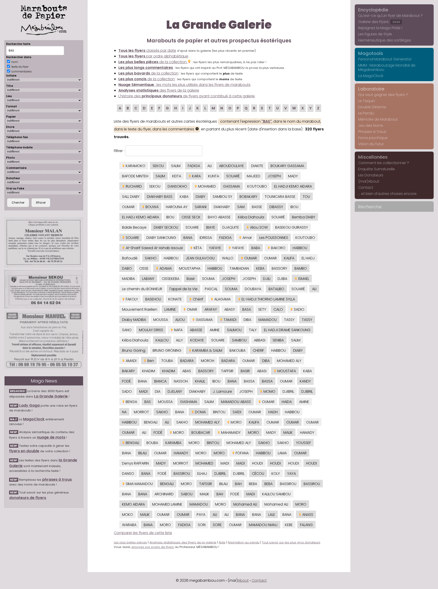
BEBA (253, 483)
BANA (187, 237)
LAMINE (170, 309)
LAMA (282, 453)
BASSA (249, 381)
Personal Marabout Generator (385, 59)
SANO (127, 330)
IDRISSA (206, 237)
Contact (365, 187)
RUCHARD (133, 186)
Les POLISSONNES (273, 237)
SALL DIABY (131, 196)
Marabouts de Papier (44, 11)
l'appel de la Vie (183, 289)
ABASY (229, 309)
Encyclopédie (373, 10)
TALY (253, 330)
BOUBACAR (200, 432)
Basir (191, 278)
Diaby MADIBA (134, 319)
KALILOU (162, 340)
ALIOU (180, 319)
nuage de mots (51, 437)
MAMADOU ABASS (236, 401)
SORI (202, 524)
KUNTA (213, 176)
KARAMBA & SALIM (206, 350)
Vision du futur (371, 144)
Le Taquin (366, 100)
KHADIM (148, 371)
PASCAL (211, 289)
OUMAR (128, 206)
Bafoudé (130, 258)
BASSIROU (182, 473)
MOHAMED (206, 186)
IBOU (294, 206)
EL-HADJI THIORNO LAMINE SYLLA (268, 299)
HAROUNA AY (177, 206)
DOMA (200, 412)
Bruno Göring (133, 350)
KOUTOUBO (257, 186)
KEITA (176, 176)
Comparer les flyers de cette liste (143, 532)
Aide (222, 542)
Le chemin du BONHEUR (142, 289)
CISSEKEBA (170, 278)
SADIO (298, 309)
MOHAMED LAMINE (167, 504)
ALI (209, 165)
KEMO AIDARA (133, 504)
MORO (236, 422)
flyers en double (24, 451)
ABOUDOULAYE (231, 165)
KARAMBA (173, 442)
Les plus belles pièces (130, 542)
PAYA (201, 514)
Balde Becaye (134, 227)
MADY (293, 176)
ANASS (307, 514)
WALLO (227, 258)
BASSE (257, 206)
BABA (255, 248)
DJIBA (282, 278)
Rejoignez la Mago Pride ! (380, 28)
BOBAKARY (248, 196)
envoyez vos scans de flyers (152, 547)
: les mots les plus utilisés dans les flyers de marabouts (184, 84)
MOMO (269, 391)
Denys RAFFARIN (135, 463)
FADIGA (194, 165)
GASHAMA (188, 401)
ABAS (186, 371)
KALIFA (289, 258)
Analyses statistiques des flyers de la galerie (182, 542)
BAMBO (301, 268)
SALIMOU (234, 330)
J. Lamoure (222, 391)
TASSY (289, 319)
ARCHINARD (164, 494)
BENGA (131, 401)
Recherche (370, 207)
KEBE (289, 524)
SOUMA (208, 278)
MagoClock (33, 419)
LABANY (148, 278)
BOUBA (152, 442)
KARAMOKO (135, 165)
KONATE (175, 299)
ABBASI (259, 340)
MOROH (207, 360)
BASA (246, 309)
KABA (184, 196)
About (243, 580)
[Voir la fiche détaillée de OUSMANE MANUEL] (43, 340)
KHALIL (200, 381)
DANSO (128, 473)
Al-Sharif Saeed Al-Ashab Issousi (154, 248)
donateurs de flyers (27, 497)
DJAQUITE (230, 227)
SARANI (200, 206)
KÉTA (197, 248)
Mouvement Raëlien (139, 309)
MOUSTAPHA (189, 268)
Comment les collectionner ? (383, 162)
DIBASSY (276, 206)
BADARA (187, 360)
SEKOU (158, 165)
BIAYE (210, 227)
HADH (273, 412)
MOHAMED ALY (289, 360)
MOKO (127, 514)
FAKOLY (131, 299)
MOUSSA (160, 319)
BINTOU (219, 412)
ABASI (261, 371)
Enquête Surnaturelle (376, 169)
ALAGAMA (222, 299)
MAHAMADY (230, 432)
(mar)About (368, 181)
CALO (278, 309)
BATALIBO (276, 289)
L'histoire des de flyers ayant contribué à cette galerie (186, 96)
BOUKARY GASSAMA (287, 165)
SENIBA (278, 340)
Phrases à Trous (372, 131)
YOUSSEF (303, 442)
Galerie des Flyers (379, 21)
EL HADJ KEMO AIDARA (140, 217)
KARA (196, 176)
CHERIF (258, 350)
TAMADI (229, 319)
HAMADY (307, 432)
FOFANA (242, 453)
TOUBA (167, 360)
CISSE (144, 268)
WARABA (129, 524)
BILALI (142, 453)
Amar (247, 237)
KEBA (260, 268)
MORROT (141, 412)
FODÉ (126, 381)
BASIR (245, 371)
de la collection (153, 62)
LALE (271, 514)
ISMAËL (303, 278)
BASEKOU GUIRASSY (291, 227)
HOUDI (257, 463)
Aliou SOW (258, 227)
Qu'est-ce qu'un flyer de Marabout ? (390, 15)
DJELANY (175, 391)
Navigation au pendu (243, 542)
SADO (127, 391)
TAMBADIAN (239, 268)
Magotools (370, 53)
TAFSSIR (205, 483)
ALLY (179, 340)
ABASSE (196, 330)
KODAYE (197, 340)
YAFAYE (215, 248)
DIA (157, 391)
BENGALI (150, 422)
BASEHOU (153, 299)
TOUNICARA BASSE (280, 196)
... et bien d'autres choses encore (387, 193)
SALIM (175, 165)
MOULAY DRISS (151, 330)
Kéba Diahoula (251, 217)
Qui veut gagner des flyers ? (383, 94)
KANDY (305, 381)
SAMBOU (239, 340)
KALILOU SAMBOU (276, 494)
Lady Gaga (29, 405)
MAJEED (253, 176)
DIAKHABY (222, 206)
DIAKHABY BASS (159, 196)
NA (124, 412)
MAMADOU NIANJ (263, 524)
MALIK (288, 432)
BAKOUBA (237, 350)
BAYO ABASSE (219, 217)
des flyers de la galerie (158, 90)
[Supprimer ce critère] (197, 129)
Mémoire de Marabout (378, 119)
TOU (306, 196)
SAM (241, 206)
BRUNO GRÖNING (167, 350)
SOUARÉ (233, 176)
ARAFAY (210, 309)
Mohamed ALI (245, 504)
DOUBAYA (253, 289)
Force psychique (373, 137)
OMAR (191, 309)
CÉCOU (258, 473)
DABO (127, 268)
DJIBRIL (288, 391)
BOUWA (152, 206)
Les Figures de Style (375, 34)
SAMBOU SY (222, 196)
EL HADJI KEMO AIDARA (293, 186)
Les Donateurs (370, 175)
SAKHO (150, 258)
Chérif (197, 299)
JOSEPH (274, 176)
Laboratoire (371, 89)
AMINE (215, 330)
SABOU (187, 494)
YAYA (291, 473)
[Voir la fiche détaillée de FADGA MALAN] (43, 242)
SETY (262, 309)
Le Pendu (366, 113)
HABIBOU (300, 248)
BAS (147, 401)
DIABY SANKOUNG (161, 237)
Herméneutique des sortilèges (384, 40)
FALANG (306, 524)
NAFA (177, 330)
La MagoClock (370, 75)
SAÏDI (237, 412)
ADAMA (165, 268)
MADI (143, 391)
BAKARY (128, 371)
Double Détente (372, 107)
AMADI (130, 360)
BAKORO (277, 248)
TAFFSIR (227, 371)
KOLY (275, 473)
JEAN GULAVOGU (200, 258)
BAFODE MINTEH (135, 176)
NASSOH (181, 381)
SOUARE (192, 227)
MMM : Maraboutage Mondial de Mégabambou (386, 67)
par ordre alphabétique (153, 56)
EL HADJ (308, 258)
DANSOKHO (177, 186)
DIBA (247, 319)
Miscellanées (373, 157)
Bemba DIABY (303, 217)
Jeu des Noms (370, 125)
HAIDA (287, 401)
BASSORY (279, 268)
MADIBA (128, 278)
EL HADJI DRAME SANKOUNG (287, 330)
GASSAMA (231, 186)
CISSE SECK (191, 217)
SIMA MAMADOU (139, 483)
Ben (150, 360)
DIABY (200, 196)
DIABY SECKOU (166, 227)
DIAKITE (257, 165)
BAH (238, 483)
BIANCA (160, 381)
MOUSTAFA (286, 371)
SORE (217, 524)
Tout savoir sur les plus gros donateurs (291, 542)
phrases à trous (57, 479)
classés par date (147, 50)
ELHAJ (202, 473)
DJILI (266, 278)
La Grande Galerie (51, 396)
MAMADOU (267, 319)
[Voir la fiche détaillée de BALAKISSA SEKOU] (43, 289)
